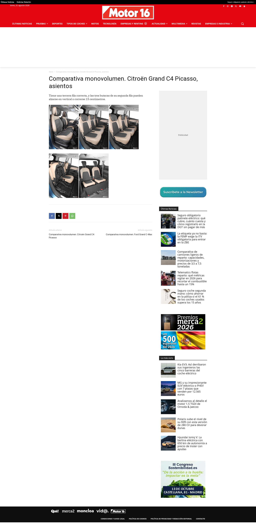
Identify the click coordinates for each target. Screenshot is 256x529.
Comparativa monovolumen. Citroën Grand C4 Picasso (71, 236)
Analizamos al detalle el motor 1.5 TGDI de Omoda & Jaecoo (192, 404)
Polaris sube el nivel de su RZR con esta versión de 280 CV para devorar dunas (192, 423)
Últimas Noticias (7, 2)
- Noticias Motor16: (23, 2)
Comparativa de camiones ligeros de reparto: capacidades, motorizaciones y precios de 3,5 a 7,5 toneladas (190, 259)
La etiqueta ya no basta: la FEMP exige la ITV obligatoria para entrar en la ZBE (192, 238)
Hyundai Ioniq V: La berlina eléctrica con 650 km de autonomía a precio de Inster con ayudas (192, 443)
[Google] (244, 6)
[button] (242, 23)
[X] (236, 6)
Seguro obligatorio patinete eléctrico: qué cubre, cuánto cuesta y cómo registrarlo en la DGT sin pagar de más (191, 221)
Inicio (51, 71)
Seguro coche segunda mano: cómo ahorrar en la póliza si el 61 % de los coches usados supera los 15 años (191, 296)
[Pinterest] (65, 216)
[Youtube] (240, 6)
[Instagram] (227, 6)
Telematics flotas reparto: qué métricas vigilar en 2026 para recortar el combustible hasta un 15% (192, 278)
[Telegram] (232, 6)
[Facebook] (223, 6)
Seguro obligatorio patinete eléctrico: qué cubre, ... (225, 2)
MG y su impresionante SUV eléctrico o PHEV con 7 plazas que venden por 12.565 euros (192, 388)
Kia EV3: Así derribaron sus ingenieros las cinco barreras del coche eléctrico (191, 369)
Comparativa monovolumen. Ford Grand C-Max (129, 234)
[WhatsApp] (72, 216)
